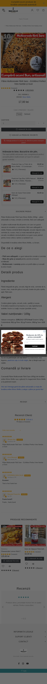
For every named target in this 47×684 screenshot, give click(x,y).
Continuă (35, 346)
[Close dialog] (44, 331)
